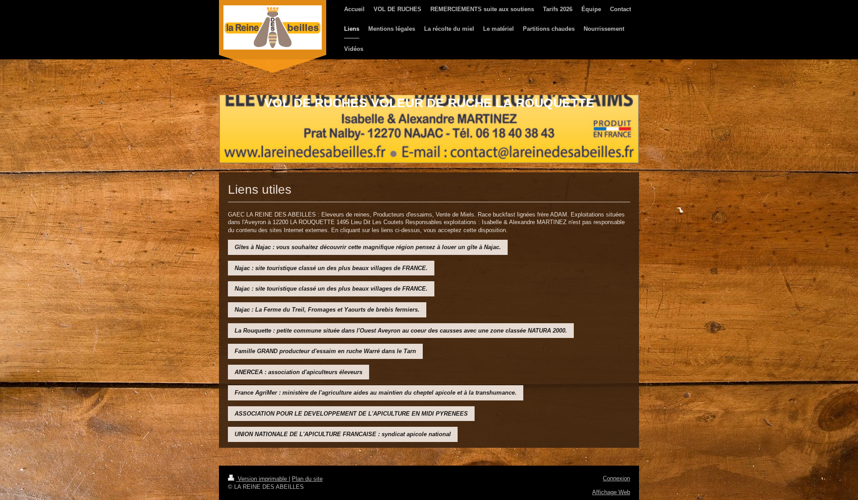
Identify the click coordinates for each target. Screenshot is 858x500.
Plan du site (307, 478)
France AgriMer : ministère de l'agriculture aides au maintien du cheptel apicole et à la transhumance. (376, 392)
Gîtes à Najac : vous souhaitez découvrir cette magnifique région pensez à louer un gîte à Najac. (368, 247)
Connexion (616, 478)
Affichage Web (611, 492)
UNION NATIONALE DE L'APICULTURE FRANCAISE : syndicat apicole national (343, 434)
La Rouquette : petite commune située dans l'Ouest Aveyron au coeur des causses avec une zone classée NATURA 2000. (401, 330)
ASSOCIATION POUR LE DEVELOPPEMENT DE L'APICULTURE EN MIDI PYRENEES (351, 413)
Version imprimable (262, 478)
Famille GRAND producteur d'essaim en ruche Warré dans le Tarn (325, 351)
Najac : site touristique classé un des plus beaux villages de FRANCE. (331, 268)
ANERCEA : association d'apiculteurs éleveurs (298, 372)
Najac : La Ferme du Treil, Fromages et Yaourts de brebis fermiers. (327, 309)
